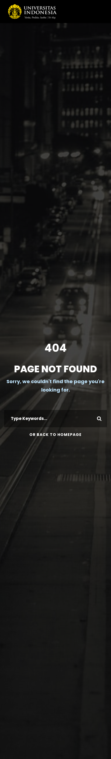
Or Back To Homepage (55, 434)
